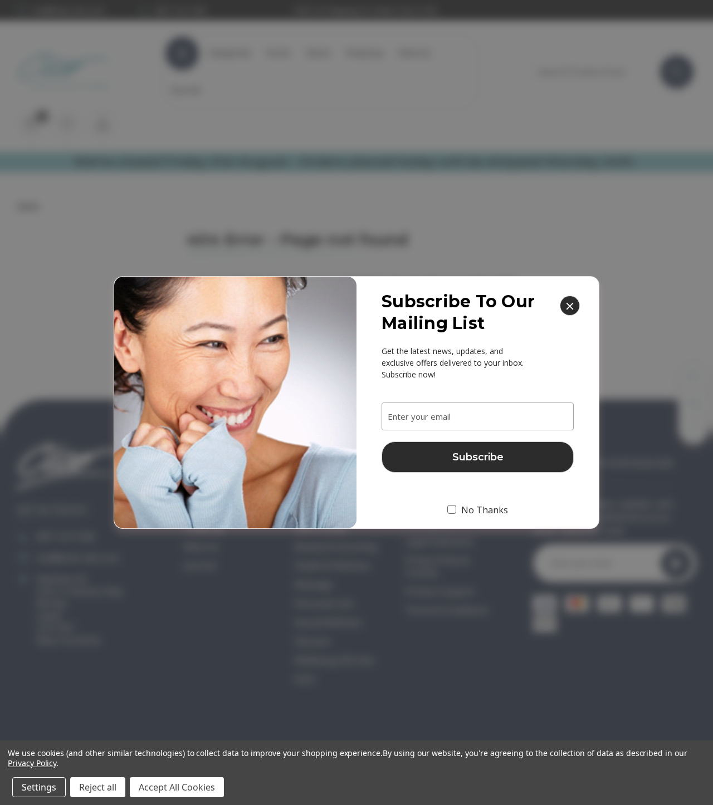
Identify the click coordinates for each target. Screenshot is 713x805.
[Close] (570, 306)
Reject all (97, 787)
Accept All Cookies (177, 787)
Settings (39, 787)
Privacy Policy (32, 763)
